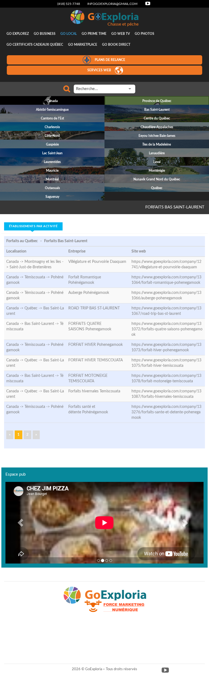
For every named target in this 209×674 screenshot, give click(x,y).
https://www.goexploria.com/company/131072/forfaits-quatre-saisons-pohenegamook (166, 329)
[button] (20, 523)
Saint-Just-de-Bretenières (30, 267)
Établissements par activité (33, 226)
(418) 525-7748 (68, 3)
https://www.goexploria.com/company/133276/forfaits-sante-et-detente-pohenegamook (166, 412)
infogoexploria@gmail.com (112, 3)
